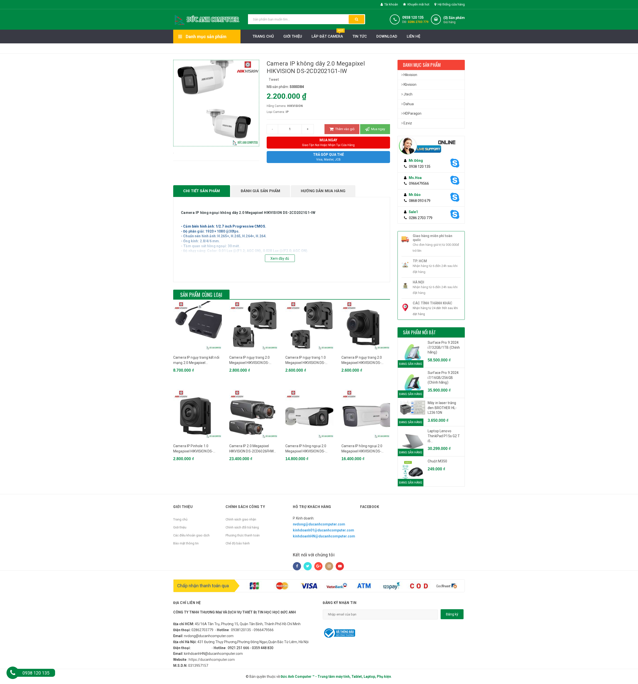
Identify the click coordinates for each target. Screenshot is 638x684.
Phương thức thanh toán (243, 535)
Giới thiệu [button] (183, 507)
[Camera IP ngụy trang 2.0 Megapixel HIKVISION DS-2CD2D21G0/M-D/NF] (365, 325)
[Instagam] (329, 566)
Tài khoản (391, 4)
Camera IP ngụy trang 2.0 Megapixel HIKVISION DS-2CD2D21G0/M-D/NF (361, 360)
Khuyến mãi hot (418, 4)
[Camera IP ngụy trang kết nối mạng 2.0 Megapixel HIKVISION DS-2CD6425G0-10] (197, 325)
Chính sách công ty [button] (245, 507)
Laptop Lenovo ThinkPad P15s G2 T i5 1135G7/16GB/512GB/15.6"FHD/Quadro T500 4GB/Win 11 (445, 436)
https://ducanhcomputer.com (212, 660)
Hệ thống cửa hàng (451, 4)
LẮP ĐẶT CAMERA (327, 34)
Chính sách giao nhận (241, 519)
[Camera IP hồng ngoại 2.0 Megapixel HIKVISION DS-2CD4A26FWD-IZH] (309, 414)
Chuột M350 (437, 461)
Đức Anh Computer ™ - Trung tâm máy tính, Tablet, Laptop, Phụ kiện (336, 677)
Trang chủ (180, 519)
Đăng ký (452, 614)
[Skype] (454, 163)
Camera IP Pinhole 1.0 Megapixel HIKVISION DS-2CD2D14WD (193, 449)
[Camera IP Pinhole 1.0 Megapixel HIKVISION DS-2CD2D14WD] (197, 414)
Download (386, 36)
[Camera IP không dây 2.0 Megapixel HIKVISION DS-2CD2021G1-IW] (173, 153)
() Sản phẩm (454, 20)
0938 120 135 (413, 17)
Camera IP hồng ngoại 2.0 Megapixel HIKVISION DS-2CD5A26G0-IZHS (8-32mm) (364, 449)
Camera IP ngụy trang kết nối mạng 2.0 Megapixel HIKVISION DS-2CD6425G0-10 (196, 360)
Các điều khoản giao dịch (191, 535)
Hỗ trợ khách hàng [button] (312, 507)
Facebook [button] (369, 507)
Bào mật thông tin (186, 543)
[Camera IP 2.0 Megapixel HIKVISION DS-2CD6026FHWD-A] (253, 414)
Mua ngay (377, 129)
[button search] (356, 19)
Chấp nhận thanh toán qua (203, 585)
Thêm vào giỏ (344, 129)
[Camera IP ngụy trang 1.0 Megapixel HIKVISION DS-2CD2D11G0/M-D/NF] (309, 325)
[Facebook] (297, 566)
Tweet (274, 80)
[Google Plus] (318, 566)
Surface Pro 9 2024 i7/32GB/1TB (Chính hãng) (444, 347)
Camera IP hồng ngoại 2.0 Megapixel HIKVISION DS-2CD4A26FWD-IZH (305, 449)
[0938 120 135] (12, 673)
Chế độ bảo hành (238, 543)
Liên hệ (413, 36)
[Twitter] (308, 566)
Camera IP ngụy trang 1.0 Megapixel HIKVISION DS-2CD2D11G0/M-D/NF (305, 360)
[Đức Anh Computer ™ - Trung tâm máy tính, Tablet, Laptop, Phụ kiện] (206, 19)
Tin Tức (359, 36)
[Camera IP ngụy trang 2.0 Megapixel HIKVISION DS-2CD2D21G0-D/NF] (253, 325)
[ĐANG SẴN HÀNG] (412, 408)
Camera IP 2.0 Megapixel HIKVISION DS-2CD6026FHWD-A (253, 449)
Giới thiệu (292, 36)
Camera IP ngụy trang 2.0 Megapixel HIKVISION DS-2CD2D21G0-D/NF (249, 360)
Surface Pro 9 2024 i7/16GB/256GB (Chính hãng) (443, 377)
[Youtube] (340, 566)
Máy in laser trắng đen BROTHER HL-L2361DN (442, 408)
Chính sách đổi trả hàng (242, 527)
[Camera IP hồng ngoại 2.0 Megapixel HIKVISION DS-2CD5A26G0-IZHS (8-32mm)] (365, 414)
